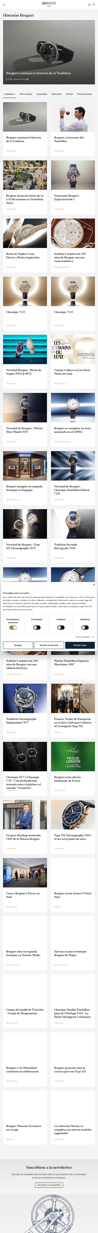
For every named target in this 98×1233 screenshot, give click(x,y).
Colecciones (56, 94)
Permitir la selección (49, 645)
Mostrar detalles (83, 637)
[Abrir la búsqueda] (93, 4)
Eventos (69, 94)
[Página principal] (49, 4)
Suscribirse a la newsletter (49, 1185)
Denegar (18, 645)
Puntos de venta (84, 94)
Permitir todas (80, 645)
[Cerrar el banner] (94, 585)
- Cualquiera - (9, 94)
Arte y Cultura (26, 94)
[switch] (37, 627)
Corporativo (41, 94)
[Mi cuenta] (89, 4)
